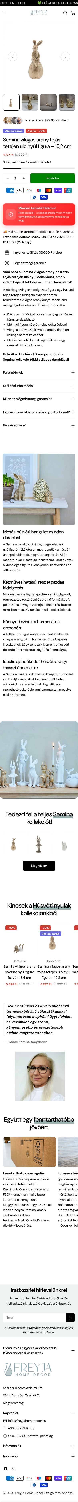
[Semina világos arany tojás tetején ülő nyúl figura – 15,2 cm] (53, 939)
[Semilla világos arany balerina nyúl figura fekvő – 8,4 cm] (19, 939)
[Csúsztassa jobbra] (65, 56)
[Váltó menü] (5, 13)
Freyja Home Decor (29, 1493)
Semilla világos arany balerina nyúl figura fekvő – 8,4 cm (19, 972)
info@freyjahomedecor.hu (27, 1421)
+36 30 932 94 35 (21, 1428)
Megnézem (39, 866)
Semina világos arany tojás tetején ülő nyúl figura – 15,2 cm (53, 972)
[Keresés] (65, 13)
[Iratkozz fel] (70, 1317)
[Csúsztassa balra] (12, 56)
